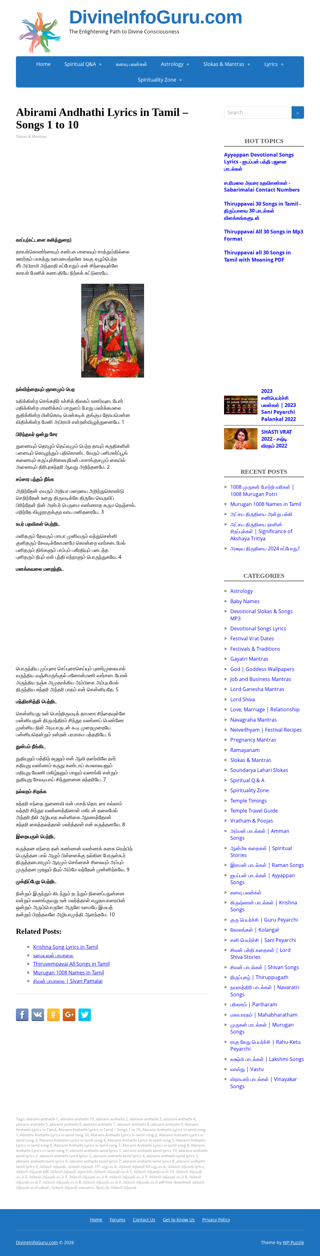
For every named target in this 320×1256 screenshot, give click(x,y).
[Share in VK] (38, 1014)
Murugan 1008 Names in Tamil (265, 504)
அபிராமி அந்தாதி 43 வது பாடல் (142, 1166)
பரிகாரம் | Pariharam (253, 1004)
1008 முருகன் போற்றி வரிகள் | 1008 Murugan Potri (262, 490)
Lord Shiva (242, 699)
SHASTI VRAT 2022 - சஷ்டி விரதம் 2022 (276, 438)
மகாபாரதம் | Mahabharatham (264, 1014)
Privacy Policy (216, 1220)
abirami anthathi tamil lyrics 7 (95, 1161)
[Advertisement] (112, 192)
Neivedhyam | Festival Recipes (266, 729)
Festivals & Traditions (255, 648)
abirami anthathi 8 (133, 1124)
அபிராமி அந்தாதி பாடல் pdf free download (156, 1182)
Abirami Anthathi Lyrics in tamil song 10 (54, 1135)
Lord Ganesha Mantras (257, 689)
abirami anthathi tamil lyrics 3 (65, 1155)
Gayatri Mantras (249, 658)
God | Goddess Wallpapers (262, 669)
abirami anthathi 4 (179, 1119)
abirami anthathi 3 (146, 1119)
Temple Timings (248, 800)
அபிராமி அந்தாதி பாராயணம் (72, 1187)
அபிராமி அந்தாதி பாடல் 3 (48, 1176)
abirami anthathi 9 (167, 1124)
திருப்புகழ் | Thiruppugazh (259, 977)
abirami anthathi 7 (99, 1124)
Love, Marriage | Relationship (265, 709)
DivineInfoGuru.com (155, 17)
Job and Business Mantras (260, 679)
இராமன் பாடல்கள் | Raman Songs (267, 865)
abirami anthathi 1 (42, 1119)
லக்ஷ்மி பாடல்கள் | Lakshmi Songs (267, 1059)
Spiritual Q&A (80, 64)
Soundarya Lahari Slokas (259, 770)
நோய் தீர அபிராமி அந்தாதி (116, 1187)
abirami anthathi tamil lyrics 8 (148, 1161)
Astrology (172, 64)
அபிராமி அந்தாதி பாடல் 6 (168, 1176)
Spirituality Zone (157, 79)
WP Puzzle (293, 1242)
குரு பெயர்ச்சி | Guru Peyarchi (264, 919)
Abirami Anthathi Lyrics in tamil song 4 (72, 1140)
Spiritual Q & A (247, 780)
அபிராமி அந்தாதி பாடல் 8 (62, 1182)
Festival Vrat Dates (252, 638)
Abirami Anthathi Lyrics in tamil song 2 (124, 1135)
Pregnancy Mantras (253, 739)
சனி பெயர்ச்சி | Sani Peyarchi (263, 940)
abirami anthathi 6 (66, 1124)
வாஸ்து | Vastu (247, 1069)
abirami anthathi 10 (77, 1119)
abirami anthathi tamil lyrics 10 (150, 1150)
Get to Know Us (179, 1220)
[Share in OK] (53, 1014)
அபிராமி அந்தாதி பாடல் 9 (102, 1182)
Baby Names (245, 601)
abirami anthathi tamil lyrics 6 (42, 1161)
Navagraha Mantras (253, 719)
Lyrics (271, 64)
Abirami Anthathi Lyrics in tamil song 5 (141, 1140)
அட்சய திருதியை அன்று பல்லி (261, 514)
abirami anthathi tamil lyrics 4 (119, 1155)
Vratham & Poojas (251, 820)
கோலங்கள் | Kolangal (254, 929)
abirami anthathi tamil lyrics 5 (172, 1155)
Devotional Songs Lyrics (258, 628)
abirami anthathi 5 (32, 1124)
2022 (290, 419)
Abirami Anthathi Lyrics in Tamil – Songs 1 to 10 (99, 1129)
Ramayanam (245, 750)
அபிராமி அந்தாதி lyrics (186, 1166)
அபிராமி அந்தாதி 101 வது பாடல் (92, 1166)
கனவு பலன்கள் (131, 64)
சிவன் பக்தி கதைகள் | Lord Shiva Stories (260, 953)
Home (43, 64)
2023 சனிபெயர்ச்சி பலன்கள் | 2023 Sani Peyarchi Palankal (278, 405)
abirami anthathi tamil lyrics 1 (95, 1150)
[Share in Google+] (69, 1014)
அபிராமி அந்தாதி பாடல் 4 (88, 1176)
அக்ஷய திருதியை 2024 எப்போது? (265, 548)
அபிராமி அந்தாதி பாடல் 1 (113, 1171)
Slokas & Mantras (223, 64)
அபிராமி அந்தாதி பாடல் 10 (154, 1171)
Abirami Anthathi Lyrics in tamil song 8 (155, 1145)
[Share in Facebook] (22, 1014)
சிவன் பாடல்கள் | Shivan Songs (264, 967)
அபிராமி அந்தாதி (53, 1166)
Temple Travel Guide (254, 810)
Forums (117, 1220)
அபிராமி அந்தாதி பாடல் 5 (128, 1176)
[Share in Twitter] (84, 1014)
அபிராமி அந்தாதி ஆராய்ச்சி (71, 1171)
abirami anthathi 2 (112, 1119)
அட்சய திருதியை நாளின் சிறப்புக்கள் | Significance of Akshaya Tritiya (261, 531)
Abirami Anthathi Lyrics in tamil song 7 (87, 1145)
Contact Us (144, 1220)
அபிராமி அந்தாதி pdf (32, 1171)
